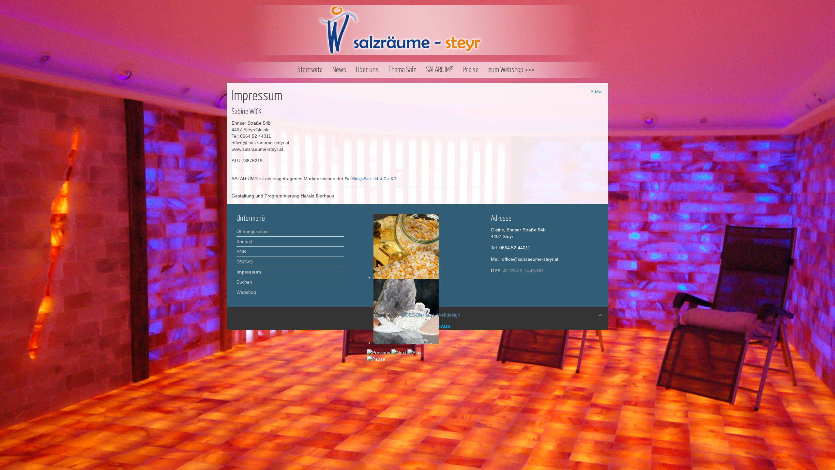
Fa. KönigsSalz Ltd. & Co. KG (370, 179)
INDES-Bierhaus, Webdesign (430, 315)
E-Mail (596, 91)
